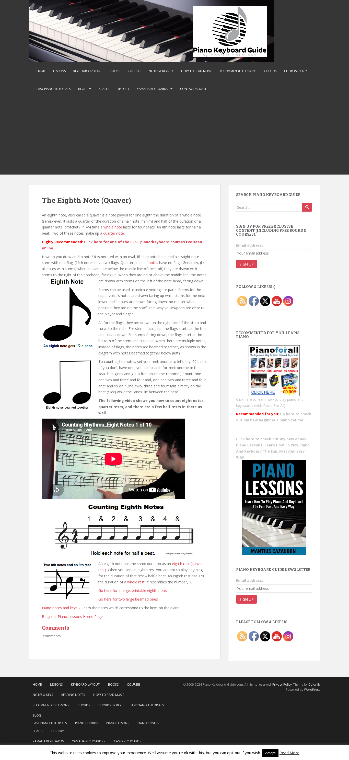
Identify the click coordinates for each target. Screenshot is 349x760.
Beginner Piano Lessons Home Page (72, 616)
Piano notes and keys (59, 607)
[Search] (307, 207)
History (123, 89)
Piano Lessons (117, 723)
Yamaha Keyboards (152, 89)
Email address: (249, 245)
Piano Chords (86, 723)
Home (41, 71)
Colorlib (314, 684)
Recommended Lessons (238, 71)
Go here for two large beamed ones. (128, 599)
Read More (289, 752)
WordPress (312, 689)
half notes (150, 262)
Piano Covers (148, 723)
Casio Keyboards (127, 741)
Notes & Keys (159, 71)
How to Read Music (196, 71)
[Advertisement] (174, 136)
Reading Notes (73, 695)
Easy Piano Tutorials (54, 89)
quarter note (113, 233)
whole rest (136, 582)
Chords (270, 71)
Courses (134, 71)
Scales (104, 89)
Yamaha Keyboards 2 (89, 741)
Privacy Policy (282, 684)
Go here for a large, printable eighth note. (132, 590)
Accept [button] (270, 753)
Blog (82, 89)
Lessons (59, 71)
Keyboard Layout (87, 71)
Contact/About (193, 89)
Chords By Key (295, 71)
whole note (112, 227)
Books (115, 71)
